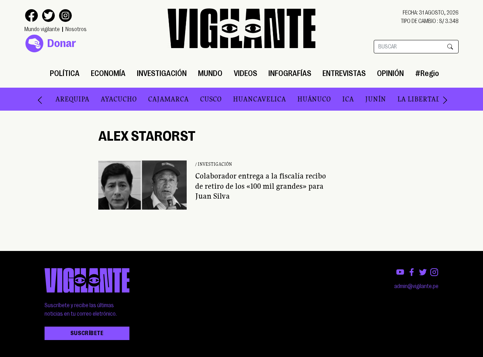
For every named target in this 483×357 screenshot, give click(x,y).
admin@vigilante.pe (416, 286)
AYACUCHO (109, 99)
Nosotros (76, 29)
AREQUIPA (63, 99)
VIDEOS (245, 73)
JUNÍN (365, 99)
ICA (338, 99)
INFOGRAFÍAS (289, 73)
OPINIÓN (390, 73)
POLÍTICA (65, 73)
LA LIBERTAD (409, 99)
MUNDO (210, 73)
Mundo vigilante (42, 29)
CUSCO (201, 99)
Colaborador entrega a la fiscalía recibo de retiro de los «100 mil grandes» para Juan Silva (260, 186)
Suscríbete (87, 333)
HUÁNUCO (304, 99)
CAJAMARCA (158, 99)
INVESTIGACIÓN (162, 73)
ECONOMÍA (108, 73)
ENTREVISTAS (344, 73)
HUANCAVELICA (249, 99)
